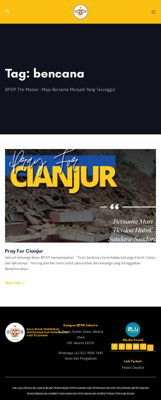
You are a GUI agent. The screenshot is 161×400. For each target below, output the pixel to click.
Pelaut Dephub (133, 367)
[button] (7, 11)
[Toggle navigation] (131, 11)
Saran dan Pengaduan (81, 358)
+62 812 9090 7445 (88, 353)
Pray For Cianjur (24, 251)
